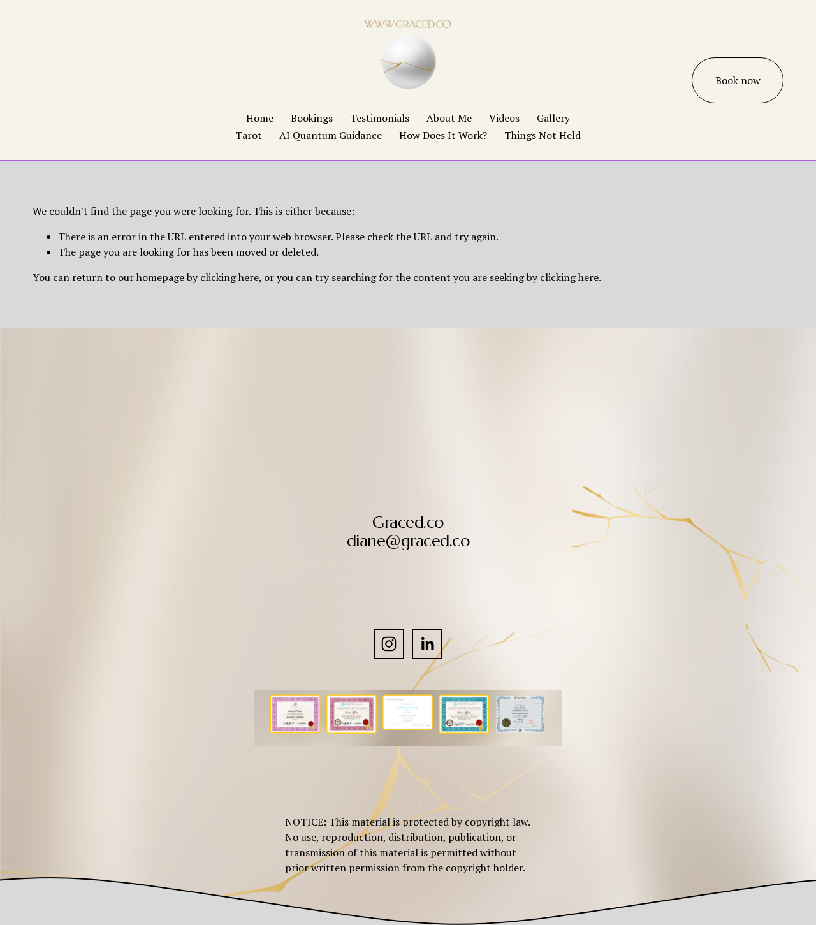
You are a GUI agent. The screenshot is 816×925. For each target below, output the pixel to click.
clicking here (229, 277)
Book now (738, 80)
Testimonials (379, 118)
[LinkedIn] (427, 644)
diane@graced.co (408, 541)
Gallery (553, 118)
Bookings (312, 118)
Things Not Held (542, 135)
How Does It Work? (443, 135)
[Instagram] (389, 644)
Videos (504, 118)
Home (259, 118)
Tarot (248, 135)
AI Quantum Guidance (330, 135)
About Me (449, 118)
